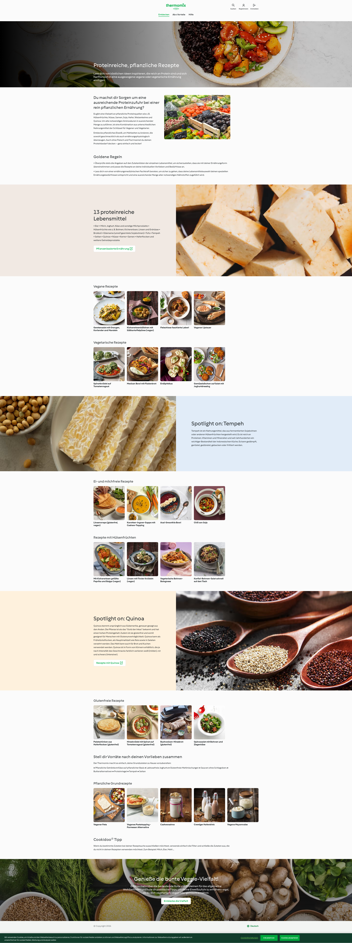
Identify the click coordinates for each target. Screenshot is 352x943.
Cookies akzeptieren (289, 938)
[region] (176, 938)
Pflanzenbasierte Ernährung (112, 248)
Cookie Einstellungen (249, 938)
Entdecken (163, 14)
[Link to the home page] (176, 6)
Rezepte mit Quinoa (107, 662)
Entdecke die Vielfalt (176, 901)
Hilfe (191, 14)
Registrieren (243, 9)
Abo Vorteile (179, 14)
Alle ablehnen (269, 938)
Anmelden (254, 9)
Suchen (233, 9)
